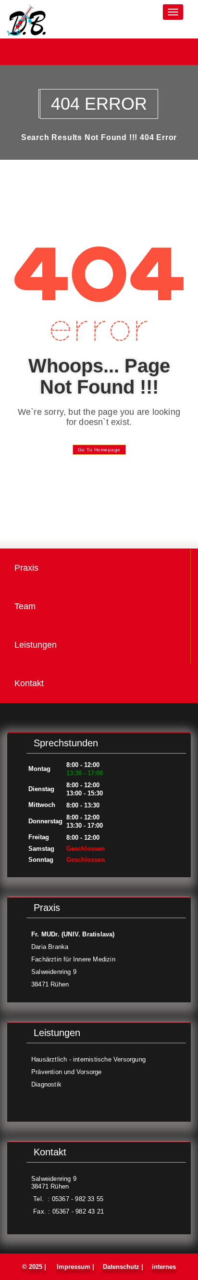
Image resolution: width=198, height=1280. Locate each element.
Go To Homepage (99, 449)
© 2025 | (36, 1266)
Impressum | (75, 1266)
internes (163, 1266)
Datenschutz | (123, 1266)
